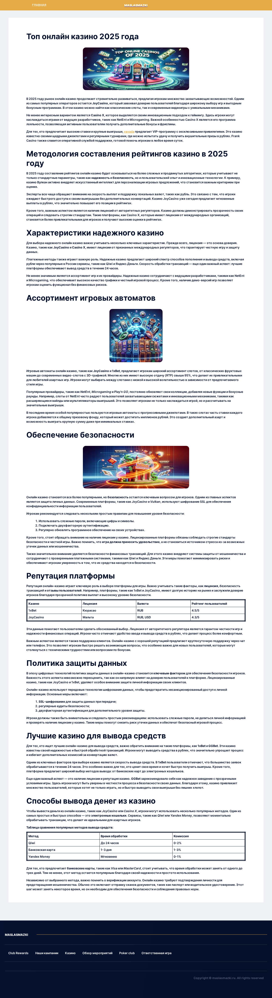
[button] (18, 953)
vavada (129, 131)
